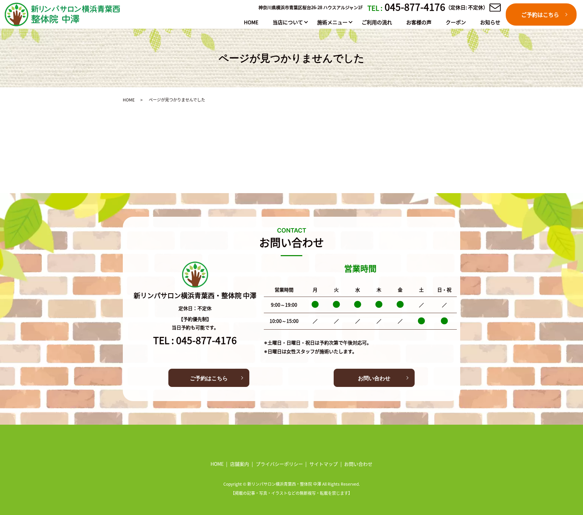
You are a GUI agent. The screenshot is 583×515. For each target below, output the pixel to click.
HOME (251, 22)
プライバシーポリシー (279, 463)
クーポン (456, 22)
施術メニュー (332, 22)
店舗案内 (239, 463)
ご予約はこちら (540, 14)
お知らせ (490, 22)
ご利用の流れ (377, 22)
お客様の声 (419, 22)
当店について (288, 22)
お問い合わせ (374, 378)
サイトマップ (323, 463)
